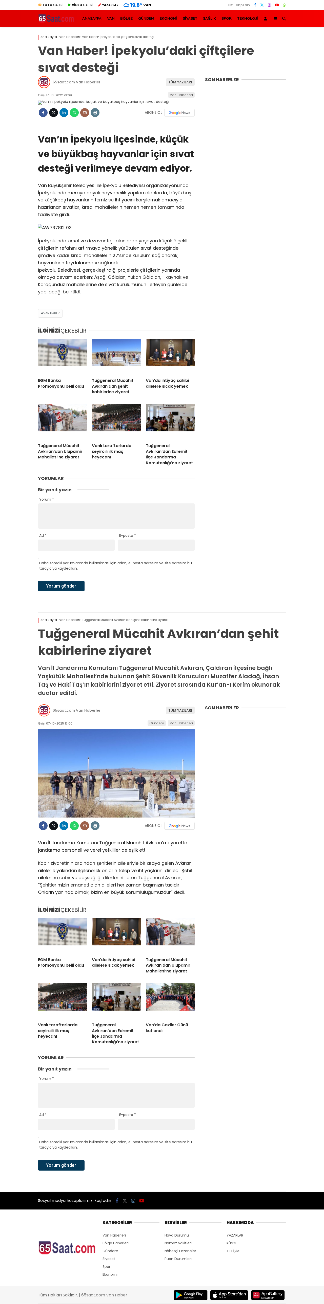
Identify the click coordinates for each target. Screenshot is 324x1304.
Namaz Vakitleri (178, 1243)
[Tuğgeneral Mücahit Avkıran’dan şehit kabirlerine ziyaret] (116, 356)
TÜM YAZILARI (180, 82)
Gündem (156, 723)
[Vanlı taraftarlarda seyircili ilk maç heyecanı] (116, 421)
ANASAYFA (92, 18)
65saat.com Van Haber (104, 1295)
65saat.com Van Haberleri (77, 82)
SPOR (226, 18)
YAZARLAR (235, 1235)
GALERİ (53, 5)
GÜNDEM (146, 18)
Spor (106, 1266)
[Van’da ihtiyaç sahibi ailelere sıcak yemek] (170, 356)
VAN (111, 18)
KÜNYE (232, 1243)
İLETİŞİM (233, 1250)
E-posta (127, 535)
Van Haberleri (181, 94)
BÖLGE (126, 18)
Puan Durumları (178, 1258)
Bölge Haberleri (116, 1243)
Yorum (46, 499)
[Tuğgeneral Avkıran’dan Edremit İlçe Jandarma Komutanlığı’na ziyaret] (170, 421)
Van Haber (51, 313)
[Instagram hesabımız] (269, 5)
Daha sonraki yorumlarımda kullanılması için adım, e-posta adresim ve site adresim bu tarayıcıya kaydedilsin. (115, 566)
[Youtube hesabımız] (277, 5)
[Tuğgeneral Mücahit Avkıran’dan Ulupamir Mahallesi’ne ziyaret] (62, 421)
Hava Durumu (177, 1235)
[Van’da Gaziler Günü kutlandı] (170, 1000)
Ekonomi (110, 1274)
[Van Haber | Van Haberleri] (56, 22)
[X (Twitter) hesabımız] (262, 5)
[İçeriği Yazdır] (95, 112)
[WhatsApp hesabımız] (284, 5)
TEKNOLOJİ (247, 18)
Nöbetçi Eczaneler (180, 1250)
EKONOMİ (168, 18)
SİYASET (190, 18)
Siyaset (109, 1258)
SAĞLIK (209, 18)
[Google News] (179, 113)
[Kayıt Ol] (266, 18)
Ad (43, 535)
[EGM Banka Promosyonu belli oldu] (62, 356)
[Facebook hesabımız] (255, 5)
